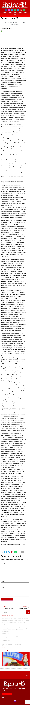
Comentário (4, 563)
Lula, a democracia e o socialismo (11, 644)
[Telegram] (18, 10)
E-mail (3, 587)
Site (2, 592)
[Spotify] (24, 10)
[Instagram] (9, 10)
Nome (2, 581)
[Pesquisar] (28, 612)
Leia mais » (4, 625)
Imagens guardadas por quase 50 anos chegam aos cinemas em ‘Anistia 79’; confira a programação (15, 629)
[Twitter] (12, 10)
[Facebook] (6, 10)
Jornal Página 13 (6, 650)
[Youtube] (21, 10)
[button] (15, 14)
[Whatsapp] (15, 10)
